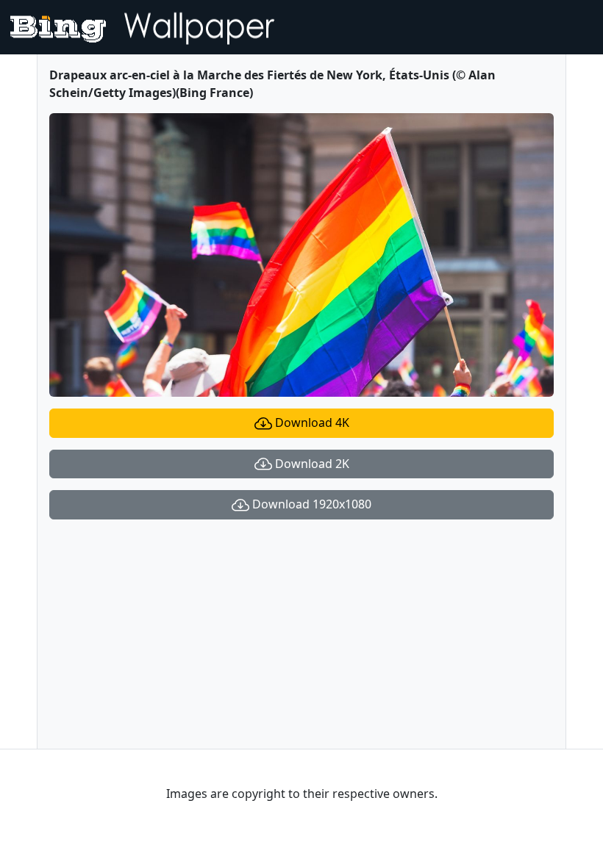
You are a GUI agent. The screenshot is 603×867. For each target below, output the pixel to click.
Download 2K (310, 464)
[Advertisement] (301, 634)
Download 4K (310, 422)
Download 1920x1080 (310, 504)
